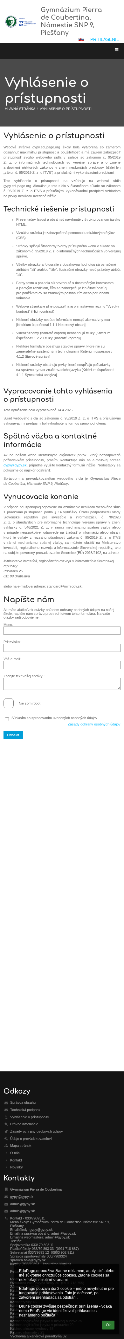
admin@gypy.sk (22, 1204)
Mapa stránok (20, 1145)
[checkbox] (8, 703)
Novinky (16, 1167)
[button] (81, 39)
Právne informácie (24, 1124)
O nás (15, 1153)
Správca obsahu (23, 1102)
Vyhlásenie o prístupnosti (66, 109)
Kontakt (16, 1160)
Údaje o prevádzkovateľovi (31, 1139)
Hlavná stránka (20, 109)
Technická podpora (25, 1110)
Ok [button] (108, 1325)
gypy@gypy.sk (15, 465)
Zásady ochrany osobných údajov (94, 724)
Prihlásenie (104, 39)
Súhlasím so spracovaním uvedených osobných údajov (54, 718)
